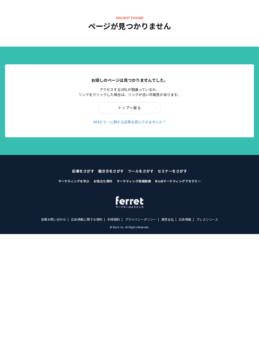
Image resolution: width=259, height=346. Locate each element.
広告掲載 (185, 219)
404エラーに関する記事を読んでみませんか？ (129, 121)
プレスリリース (207, 219)
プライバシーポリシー (141, 219)
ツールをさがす (141, 171)
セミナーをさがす (172, 171)
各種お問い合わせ (53, 219)
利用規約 (113, 219)
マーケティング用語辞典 (134, 181)
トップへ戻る (129, 107)
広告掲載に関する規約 (87, 219)
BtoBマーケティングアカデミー (178, 181)
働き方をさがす (111, 171)
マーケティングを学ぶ (74, 181)
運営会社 (167, 219)
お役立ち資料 (103, 181)
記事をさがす (83, 171)
